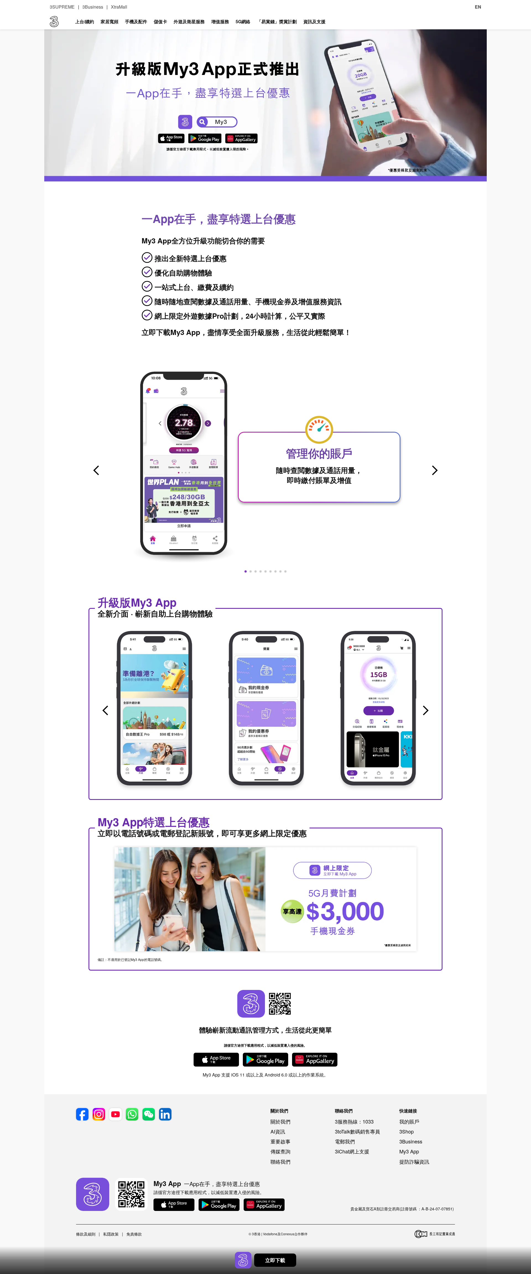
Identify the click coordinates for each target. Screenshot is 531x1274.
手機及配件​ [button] (136, 21)
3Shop (406, 1131)
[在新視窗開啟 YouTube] (115, 1114)
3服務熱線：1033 (354, 1121)
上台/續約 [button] (84, 21)
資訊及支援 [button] (314, 21)
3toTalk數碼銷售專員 (357, 1131)
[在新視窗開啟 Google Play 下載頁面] (219, 1204)
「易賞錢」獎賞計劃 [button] (277, 21)
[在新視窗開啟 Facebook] (82, 1114)
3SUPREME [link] (62, 7)
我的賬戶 (409, 1121)
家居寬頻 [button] (109, 21)
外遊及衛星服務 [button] (189, 21)
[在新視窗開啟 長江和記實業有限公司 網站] (435, 1234)
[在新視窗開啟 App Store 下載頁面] (173, 1204)
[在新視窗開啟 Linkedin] (165, 1114)
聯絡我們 (280, 1161)
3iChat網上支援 (352, 1151)
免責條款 (134, 1234)
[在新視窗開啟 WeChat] (148, 1114)
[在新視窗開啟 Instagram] (99, 1114)
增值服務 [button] (220, 21)
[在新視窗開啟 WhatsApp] (132, 1114)
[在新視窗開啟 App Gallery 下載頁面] (264, 1204)
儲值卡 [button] (160, 21)
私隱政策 (111, 1234)
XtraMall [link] (119, 7)
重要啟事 (280, 1141)
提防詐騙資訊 (414, 1161)
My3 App (409, 1151)
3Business (410, 1141)
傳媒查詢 (280, 1151)
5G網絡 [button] (243, 21)
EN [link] (478, 7)
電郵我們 (345, 1141)
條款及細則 (85, 1234)
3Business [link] (92, 7)
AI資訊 (277, 1131)
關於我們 (280, 1121)
